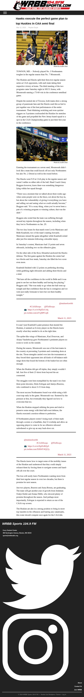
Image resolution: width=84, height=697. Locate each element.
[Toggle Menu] (5, 13)
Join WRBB (78, 690)
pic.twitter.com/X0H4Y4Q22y (37, 449)
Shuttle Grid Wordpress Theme (50, 694)
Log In (64, 694)
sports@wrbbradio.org (10, 535)
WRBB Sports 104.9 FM (19, 523)
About (80, 683)
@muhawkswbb (66, 303)
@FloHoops (49, 306)
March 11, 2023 (64, 318)
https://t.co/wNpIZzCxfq (38, 309)
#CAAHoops (35, 306)
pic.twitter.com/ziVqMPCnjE (36, 313)
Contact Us (78, 686)
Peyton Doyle (33, 27)
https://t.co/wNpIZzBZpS (38, 446)
